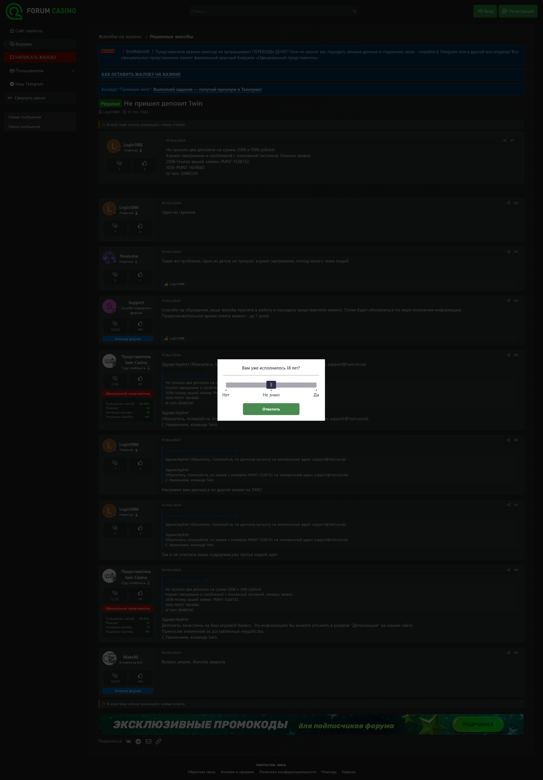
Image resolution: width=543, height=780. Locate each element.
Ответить (271, 409)
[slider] (271, 385)
